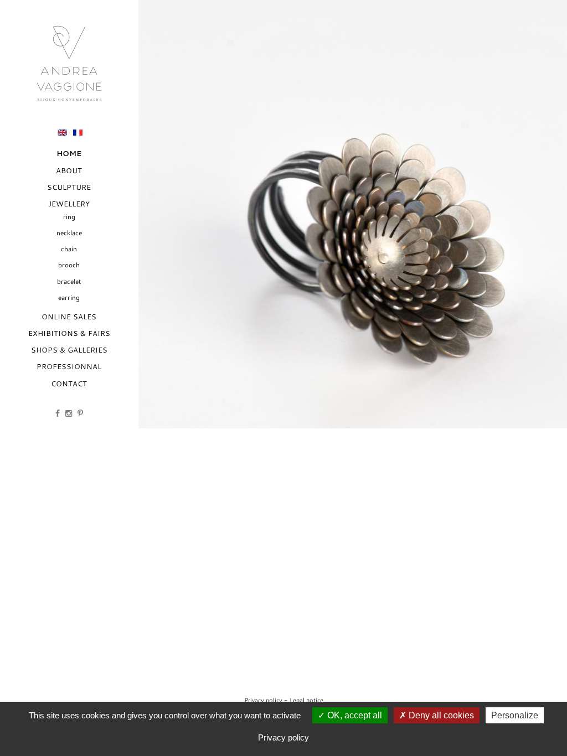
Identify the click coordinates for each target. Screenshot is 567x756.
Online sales (69, 316)
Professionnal (69, 366)
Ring (69, 217)
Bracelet (69, 281)
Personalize (514, 715)
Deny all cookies (440, 715)
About (69, 170)
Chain (69, 249)
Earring (69, 297)
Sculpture (69, 187)
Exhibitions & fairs (69, 333)
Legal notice (306, 700)
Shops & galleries (69, 349)
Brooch (69, 265)
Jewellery (69, 203)
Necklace (69, 233)
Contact (69, 383)
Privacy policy (263, 700)
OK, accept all (353, 715)
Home (68, 153)
